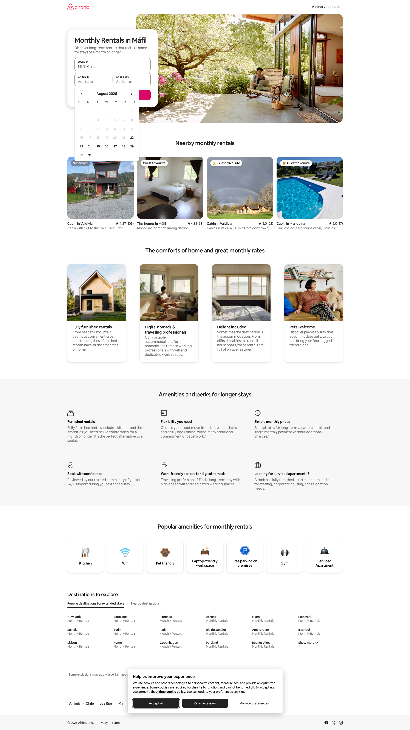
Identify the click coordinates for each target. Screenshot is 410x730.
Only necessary (205, 703)
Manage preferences (254, 703)
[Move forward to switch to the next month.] (131, 94)
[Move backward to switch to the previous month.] (82, 94)
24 (89, 146)
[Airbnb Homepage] (78, 7)
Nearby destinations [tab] (145, 603)
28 (123, 146)
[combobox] (112, 66)
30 (81, 155)
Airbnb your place (326, 7)
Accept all (156, 703)
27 (115, 146)
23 (81, 146)
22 (132, 137)
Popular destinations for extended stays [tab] (95, 603)
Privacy (103, 723)
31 (89, 155)
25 (98, 146)
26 (106, 146)
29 (132, 146)
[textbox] (93, 81)
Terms (116, 723)
